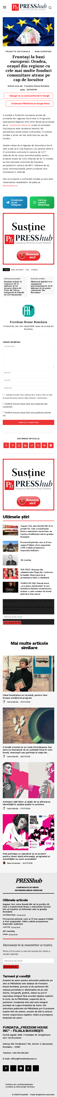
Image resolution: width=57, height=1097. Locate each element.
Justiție (6, 927)
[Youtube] (36, 1068)
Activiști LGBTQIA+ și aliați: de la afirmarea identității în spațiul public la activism (26, 803)
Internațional (9, 915)
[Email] (38, 445)
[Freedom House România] (28, 311)
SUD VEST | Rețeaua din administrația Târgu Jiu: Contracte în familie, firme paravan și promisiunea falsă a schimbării (36, 573)
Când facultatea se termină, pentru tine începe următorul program (25, 696)
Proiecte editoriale (18, 51)
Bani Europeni (43, 51)
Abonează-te (10, 622)
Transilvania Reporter (20, 125)
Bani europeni (17, 270)
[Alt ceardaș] (10, 560)
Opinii (5, 934)
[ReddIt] (31, 445)
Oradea (34, 270)
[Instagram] (13, 1068)
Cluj (27, 270)
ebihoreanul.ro (10, 185)
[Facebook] (6, 445)
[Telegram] (51, 445)
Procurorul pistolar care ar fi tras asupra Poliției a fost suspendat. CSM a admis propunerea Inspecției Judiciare (35, 546)
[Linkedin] (25, 445)
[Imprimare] (44, 445)
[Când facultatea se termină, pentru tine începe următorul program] (28, 674)
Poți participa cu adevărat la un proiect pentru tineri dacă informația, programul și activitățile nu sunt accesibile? (26, 856)
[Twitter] (12, 445)
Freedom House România (36, 86)
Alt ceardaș (25, 560)
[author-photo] (4, 701)
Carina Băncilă (12, 702)
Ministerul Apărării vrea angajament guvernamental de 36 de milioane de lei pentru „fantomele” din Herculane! (42, 287)
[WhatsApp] (19, 445)
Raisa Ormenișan (13, 863)
